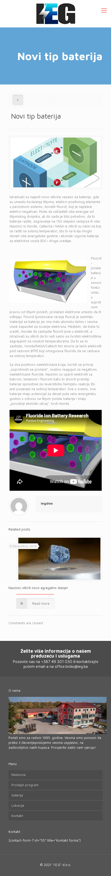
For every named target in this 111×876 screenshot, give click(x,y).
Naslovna (18, 775)
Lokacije (17, 805)
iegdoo (47, 503)
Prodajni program (24, 785)
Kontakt (17, 816)
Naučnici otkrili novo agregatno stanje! (38, 588)
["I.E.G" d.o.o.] (55, 14)
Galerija (17, 795)
